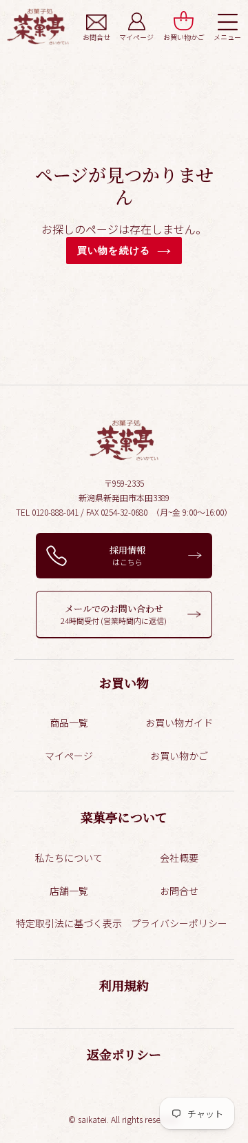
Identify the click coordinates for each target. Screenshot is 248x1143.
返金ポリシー (124, 1054)
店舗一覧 (69, 891)
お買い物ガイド (179, 722)
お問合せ (179, 891)
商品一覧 (69, 722)
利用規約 (124, 985)
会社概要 (179, 857)
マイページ (69, 755)
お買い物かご (179, 755)
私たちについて (69, 857)
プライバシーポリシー (179, 923)
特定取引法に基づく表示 (69, 923)
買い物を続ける (113, 250)
